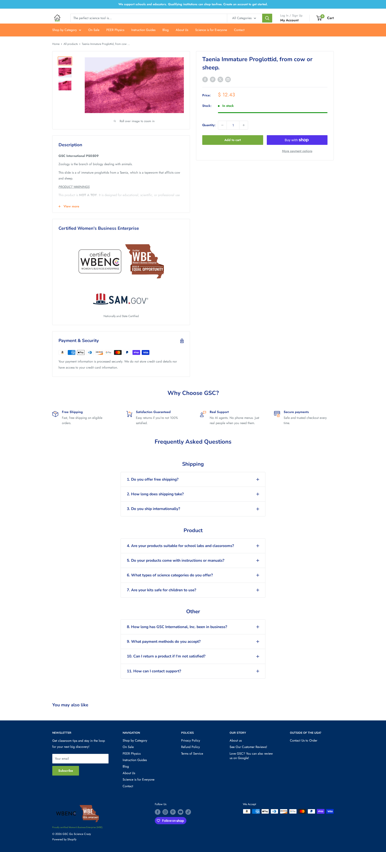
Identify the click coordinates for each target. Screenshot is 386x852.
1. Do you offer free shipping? (153, 479)
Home (56, 44)
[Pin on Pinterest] (213, 79)
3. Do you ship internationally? (153, 508)
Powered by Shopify (64, 839)
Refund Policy (190, 747)
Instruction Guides (143, 30)
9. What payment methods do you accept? (164, 641)
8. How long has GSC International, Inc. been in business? (177, 626)
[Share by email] (228, 79)
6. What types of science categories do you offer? (170, 575)
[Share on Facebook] (205, 79)
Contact (239, 30)
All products (71, 44)
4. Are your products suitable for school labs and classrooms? (180, 545)
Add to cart (232, 140)
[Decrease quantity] (222, 125)
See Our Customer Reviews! (248, 747)
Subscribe (65, 770)
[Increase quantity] (243, 125)
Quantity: (209, 125)
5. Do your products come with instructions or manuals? (175, 560)
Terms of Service (192, 753)
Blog (165, 30)
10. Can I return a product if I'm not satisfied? (166, 656)
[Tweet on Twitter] (220, 79)
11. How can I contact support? (154, 671)
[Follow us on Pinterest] (173, 812)
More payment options (297, 151)
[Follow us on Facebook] (157, 812)
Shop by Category (64, 30)
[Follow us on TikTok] (188, 812)
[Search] (267, 18)
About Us (182, 30)
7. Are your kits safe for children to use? (161, 590)
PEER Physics (115, 30)
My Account (289, 20)
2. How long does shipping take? (155, 494)
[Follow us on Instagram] (165, 812)
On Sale (93, 30)
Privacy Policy (190, 740)
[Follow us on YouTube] (180, 812)
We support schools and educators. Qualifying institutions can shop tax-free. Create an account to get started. (193, 4)
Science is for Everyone (211, 30)
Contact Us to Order (303, 740)
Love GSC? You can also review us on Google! (251, 755)
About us (236, 740)
